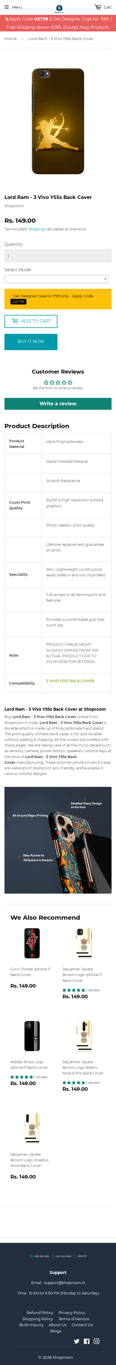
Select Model (17, 269)
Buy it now (31, 341)
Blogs (55, 1331)
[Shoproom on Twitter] (77, 1342)
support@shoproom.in (64, 1283)
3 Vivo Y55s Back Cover (70, 681)
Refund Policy (39, 1312)
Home (10, 38)
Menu (17, 7)
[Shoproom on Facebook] (87, 1342)
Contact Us (82, 1324)
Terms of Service (73, 1318)
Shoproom (63, 1357)
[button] (74, 990)
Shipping (36, 229)
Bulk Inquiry (31, 1324)
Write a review (58, 403)
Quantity (13, 244)
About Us (57, 1324)
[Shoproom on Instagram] (97, 1342)
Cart (107, 7)
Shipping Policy (37, 1318)
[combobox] (56, 279)
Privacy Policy (72, 1312)
